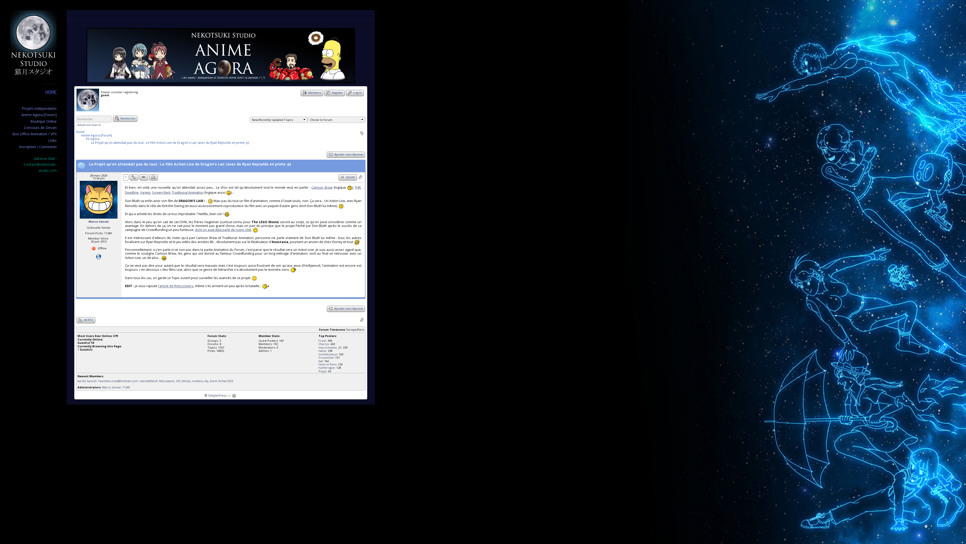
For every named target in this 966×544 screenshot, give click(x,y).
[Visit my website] (98, 256)
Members (314, 92)
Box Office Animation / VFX (34, 133)
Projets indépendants (39, 108)
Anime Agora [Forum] (39, 114)
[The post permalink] (143, 177)
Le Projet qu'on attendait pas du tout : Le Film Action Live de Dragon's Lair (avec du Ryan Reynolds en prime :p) (170, 143)
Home (51, 92)
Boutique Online (43, 121)
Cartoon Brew (321, 187)
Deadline (132, 192)
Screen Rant (161, 192)
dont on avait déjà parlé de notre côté (223, 230)
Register (337, 92)
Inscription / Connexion (38, 146)
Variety (145, 192)
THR (358, 187)
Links (52, 140)
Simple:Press (217, 395)
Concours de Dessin (40, 127)
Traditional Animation (188, 192)
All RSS (88, 320)
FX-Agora (92, 139)
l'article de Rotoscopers (175, 286)
